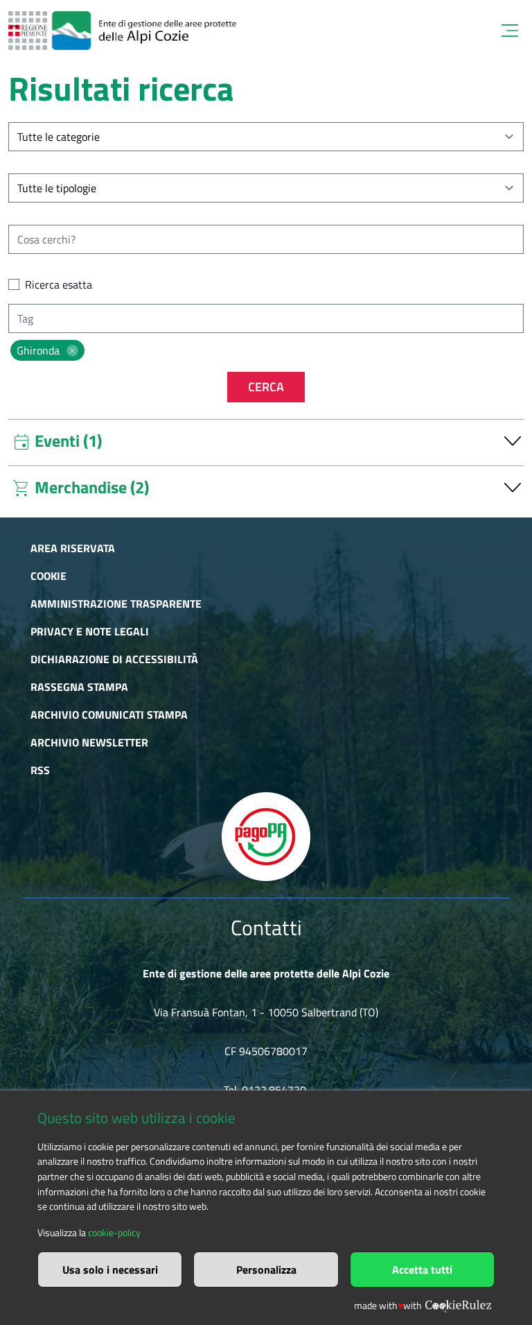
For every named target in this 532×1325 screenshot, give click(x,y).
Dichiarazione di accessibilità (114, 659)
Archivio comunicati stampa (109, 714)
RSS (40, 770)
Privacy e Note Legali (89, 631)
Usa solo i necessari (110, 1269)
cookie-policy (114, 1232)
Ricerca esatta (58, 284)
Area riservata (72, 548)
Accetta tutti (422, 1269)
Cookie (48, 575)
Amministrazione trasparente (116, 603)
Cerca (266, 386)
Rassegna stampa (79, 686)
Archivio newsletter (89, 742)
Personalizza (266, 1269)
